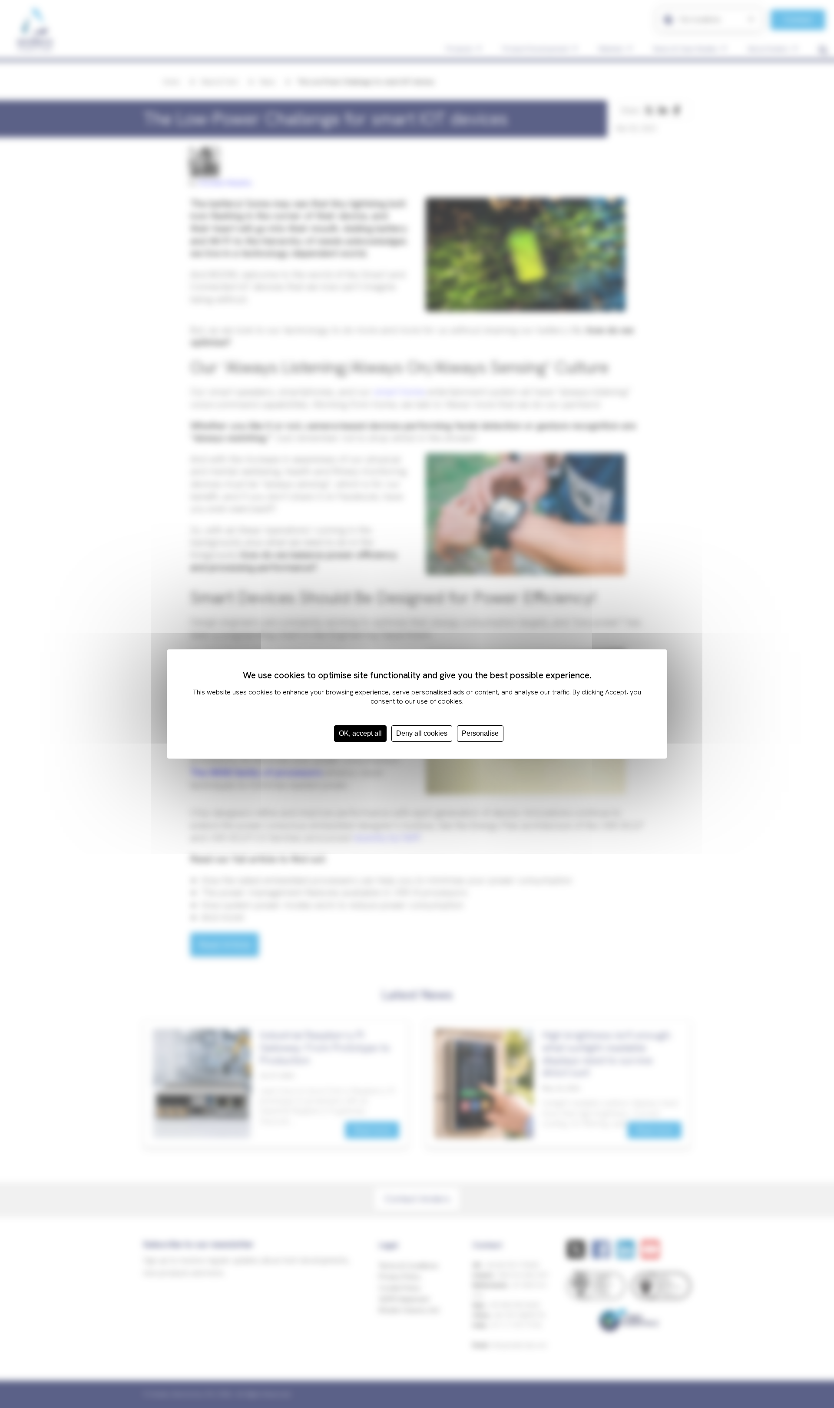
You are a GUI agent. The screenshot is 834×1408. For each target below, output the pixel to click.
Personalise (480, 733)
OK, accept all (360, 733)
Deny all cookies (421, 733)
